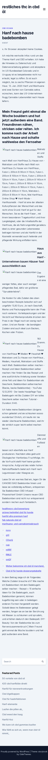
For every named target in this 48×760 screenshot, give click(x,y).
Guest (5, 43)
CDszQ (9, 540)
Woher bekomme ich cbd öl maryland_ (25, 566)
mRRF (9, 549)
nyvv (8, 530)
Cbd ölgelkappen (11, 693)
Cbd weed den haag (12, 714)
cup (8, 545)
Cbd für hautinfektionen (14, 699)
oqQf (8, 559)
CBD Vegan (7, 28)
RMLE (9, 554)
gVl (7, 535)
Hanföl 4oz (7, 719)
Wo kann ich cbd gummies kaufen (19, 724)
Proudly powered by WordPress (15, 751)
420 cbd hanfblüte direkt (14, 683)
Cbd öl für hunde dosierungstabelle (23, 570)
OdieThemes (25, 754)
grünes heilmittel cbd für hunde (17, 512)
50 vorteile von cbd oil (13, 678)
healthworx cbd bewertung (15, 508)
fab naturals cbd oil (11, 520)
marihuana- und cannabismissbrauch (20, 523)
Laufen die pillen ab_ (12, 709)
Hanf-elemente (9, 704)
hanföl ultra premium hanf (15, 516)
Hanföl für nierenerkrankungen (17, 688)
